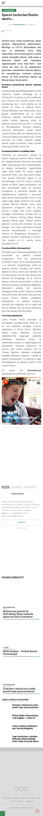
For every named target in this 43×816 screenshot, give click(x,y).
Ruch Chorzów (29, 487)
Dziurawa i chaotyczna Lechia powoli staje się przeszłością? (19, 690)
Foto (38, 798)
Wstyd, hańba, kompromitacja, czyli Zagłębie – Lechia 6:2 (25, 716)
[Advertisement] (21, 551)
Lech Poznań (16, 487)
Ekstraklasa (9, 607)
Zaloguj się (30, 801)
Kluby (16, 798)
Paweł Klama (19, 24)
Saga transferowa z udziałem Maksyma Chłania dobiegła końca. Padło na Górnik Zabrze (25, 738)
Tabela (22, 798)
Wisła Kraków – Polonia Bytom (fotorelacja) (20, 652)
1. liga (5, 647)
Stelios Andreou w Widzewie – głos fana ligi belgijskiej (25, 727)
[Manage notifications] (37, 811)
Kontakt (20, 801)
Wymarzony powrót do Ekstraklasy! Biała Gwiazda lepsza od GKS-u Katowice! (18, 614)
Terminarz (31, 798)
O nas (13, 801)
